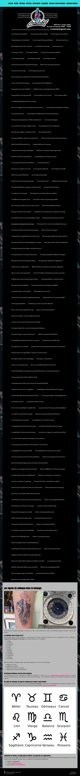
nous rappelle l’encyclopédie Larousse (60, 675)
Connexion (73, 772)
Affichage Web (73, 773)
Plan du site (18, 772)
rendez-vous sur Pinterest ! (49, 685)
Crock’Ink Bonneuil (20, 764)
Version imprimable (10, 772)
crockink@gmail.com (16, 763)
